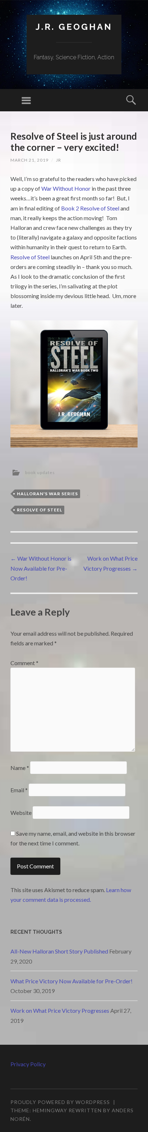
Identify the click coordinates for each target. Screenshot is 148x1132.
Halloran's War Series (47, 493)
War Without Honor (66, 188)
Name (19, 767)
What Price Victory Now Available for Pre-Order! (71, 981)
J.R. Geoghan (74, 27)
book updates (40, 472)
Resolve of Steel (30, 257)
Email (19, 790)
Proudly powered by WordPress (60, 1102)
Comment (24, 662)
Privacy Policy (28, 1064)
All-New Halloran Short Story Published (59, 951)
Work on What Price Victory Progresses (59, 1010)
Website (21, 812)
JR (58, 160)
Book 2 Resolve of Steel (90, 208)
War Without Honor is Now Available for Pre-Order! (40, 568)
